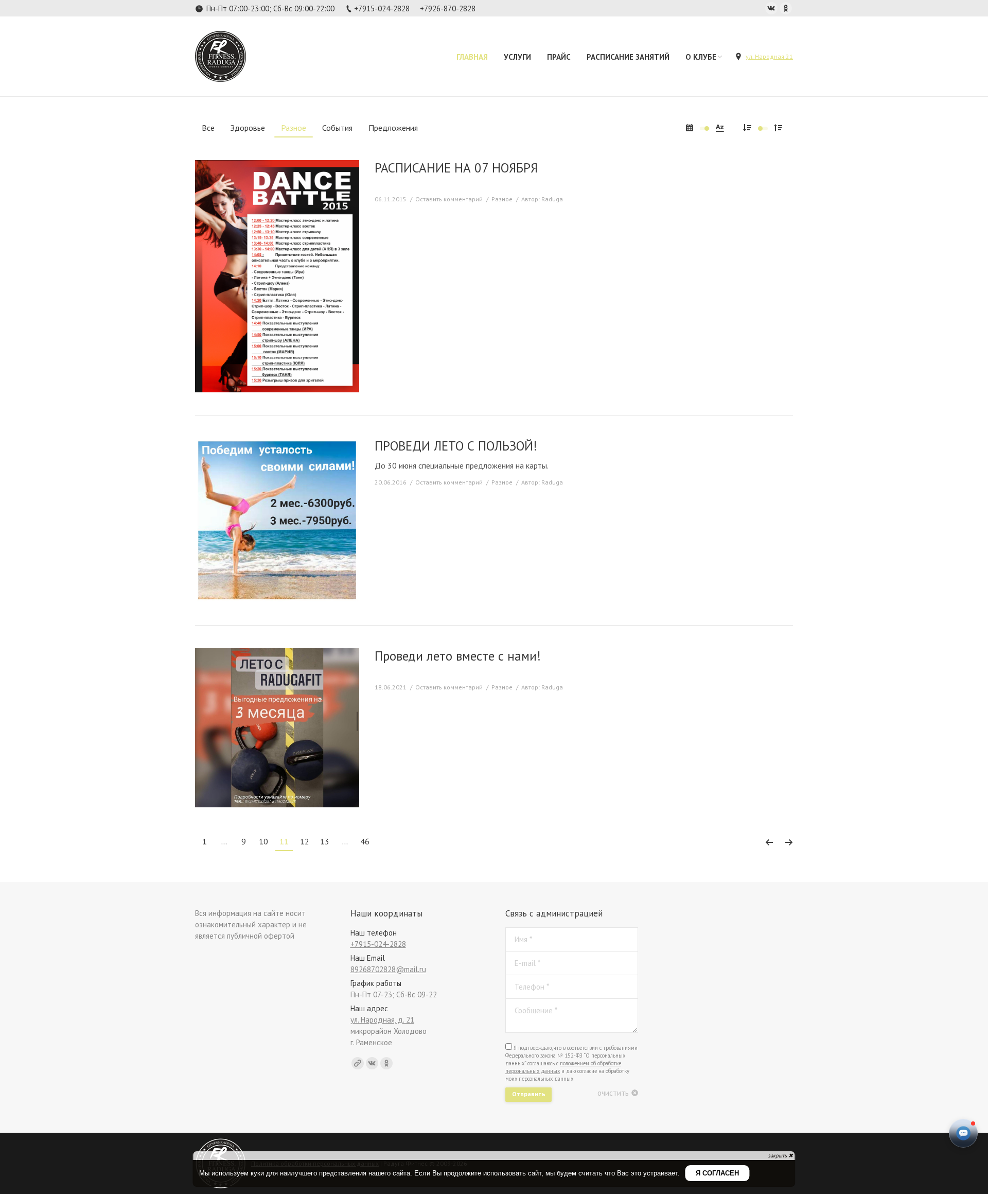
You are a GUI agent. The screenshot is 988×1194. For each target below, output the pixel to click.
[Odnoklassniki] (786, 8)
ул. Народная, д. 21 (382, 1020)
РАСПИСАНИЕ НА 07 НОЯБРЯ (456, 168)
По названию (720, 127)
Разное (502, 199)
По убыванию (747, 127)
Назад (769, 842)
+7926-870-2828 (447, 8)
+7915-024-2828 (382, 8)
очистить (613, 1093)
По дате (689, 127)
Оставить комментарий (449, 199)
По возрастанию (778, 127)
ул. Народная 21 (769, 56)
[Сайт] (357, 1063)
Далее (788, 842)
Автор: (542, 199)
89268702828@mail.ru (388, 969)
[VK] (771, 8)
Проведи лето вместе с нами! (458, 656)
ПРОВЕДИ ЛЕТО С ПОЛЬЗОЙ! (456, 446)
